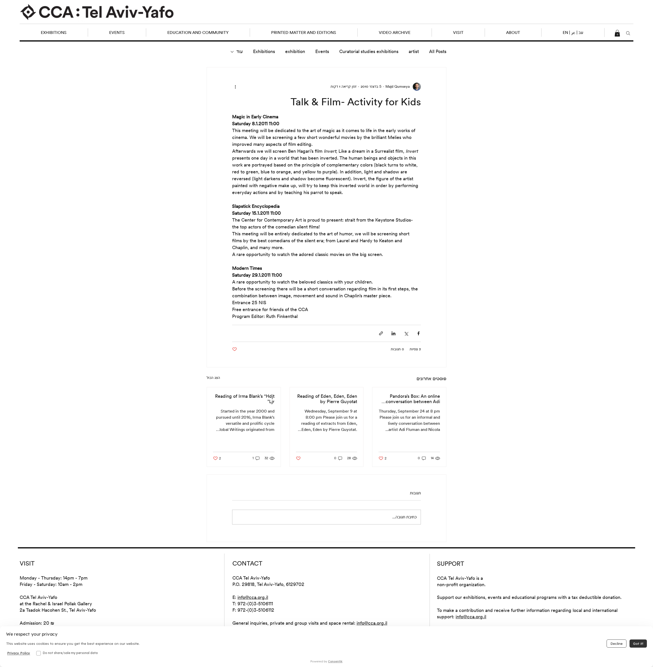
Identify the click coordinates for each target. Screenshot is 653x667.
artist (414, 51)
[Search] (628, 33)
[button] (572, 32)
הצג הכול (213, 378)
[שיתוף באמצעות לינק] (381, 333)
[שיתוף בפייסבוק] (418, 333)
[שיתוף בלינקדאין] (393, 333)
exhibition (295, 51)
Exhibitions (264, 51)
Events (322, 51)
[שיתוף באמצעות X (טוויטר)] (406, 333)
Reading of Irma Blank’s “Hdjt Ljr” (244, 398)
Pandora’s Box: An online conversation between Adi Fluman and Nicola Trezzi (413, 398)
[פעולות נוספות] (235, 87)
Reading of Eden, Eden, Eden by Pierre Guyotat (327, 398)
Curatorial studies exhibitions (368, 51)
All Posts (437, 51)
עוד (239, 51)
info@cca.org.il (252, 597)
